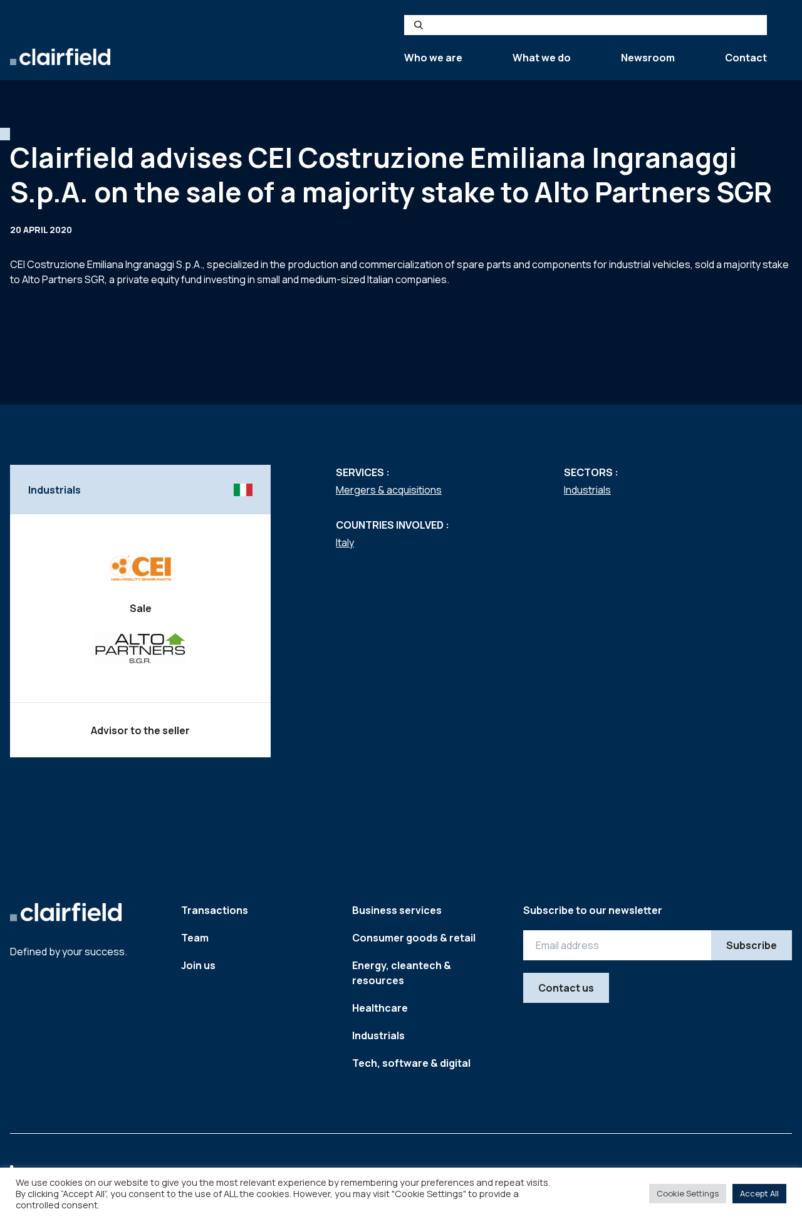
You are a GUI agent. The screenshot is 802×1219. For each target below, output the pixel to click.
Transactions (214, 910)
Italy (345, 542)
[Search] (418, 25)
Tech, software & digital (411, 1063)
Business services (397, 910)
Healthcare (380, 1008)
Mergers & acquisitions (389, 490)
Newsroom (648, 58)
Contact (746, 58)
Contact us (566, 988)
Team (195, 938)
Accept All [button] (759, 1193)
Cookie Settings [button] (688, 1193)
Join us (198, 965)
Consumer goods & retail (414, 938)
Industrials (587, 490)
